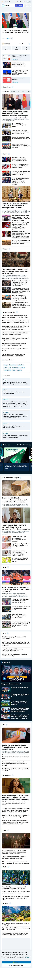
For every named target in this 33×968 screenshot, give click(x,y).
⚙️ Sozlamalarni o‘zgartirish (16, 965)
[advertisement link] (19, 5)
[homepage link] (5, 5)
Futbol (23, 367)
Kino (14, 370)
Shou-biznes (7, 370)
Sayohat (19, 370)
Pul (10, 367)
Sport (5, 367)
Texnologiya (15, 367)
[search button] (25, 5)
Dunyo (6, 365)
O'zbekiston (12, 365)
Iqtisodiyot (21, 365)
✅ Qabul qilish (16, 962)
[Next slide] (13, 38)
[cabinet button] (29, 5)
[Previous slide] (3, 38)
